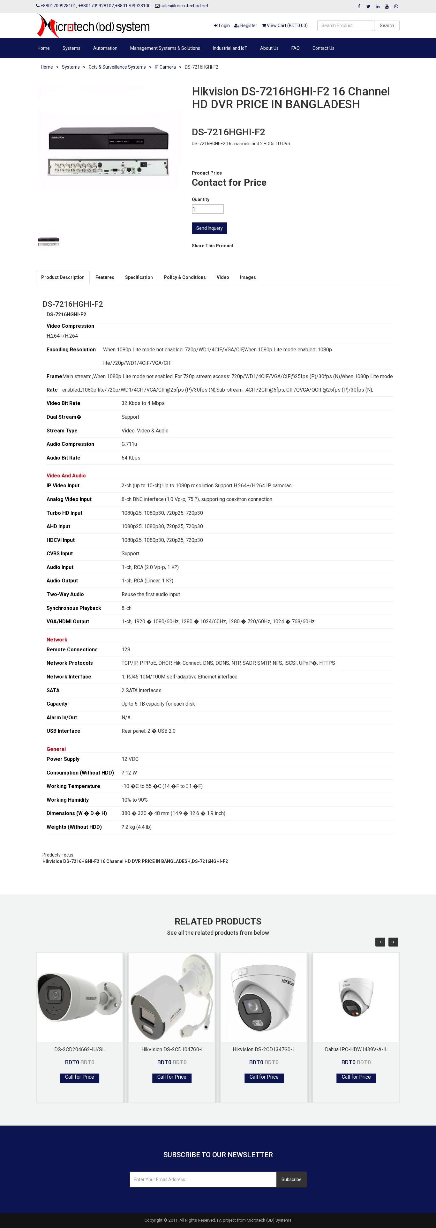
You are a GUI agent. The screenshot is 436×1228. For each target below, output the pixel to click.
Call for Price (79, 1077)
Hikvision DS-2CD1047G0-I (172, 1049)
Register (248, 25)
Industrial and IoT (230, 48)
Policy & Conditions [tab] (185, 277)
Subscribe (292, 1179)
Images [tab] (248, 277)
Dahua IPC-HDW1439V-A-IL (356, 1049)
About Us (269, 48)
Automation (105, 48)
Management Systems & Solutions (165, 48)
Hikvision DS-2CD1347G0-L (264, 1049)
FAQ (295, 48)
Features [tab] (104, 277)
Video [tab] (223, 277)
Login (224, 25)
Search (387, 25)
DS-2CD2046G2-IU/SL (79, 1049)
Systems (71, 48)
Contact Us (323, 48)
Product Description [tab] (63, 277)
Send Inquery (209, 228)
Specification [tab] (139, 277)
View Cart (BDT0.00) (287, 25)
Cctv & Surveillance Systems (117, 67)
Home (44, 48)
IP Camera (165, 67)
